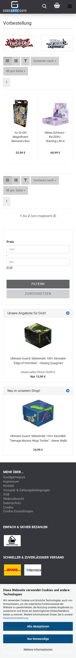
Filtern (38, 284)
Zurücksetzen (38, 294)
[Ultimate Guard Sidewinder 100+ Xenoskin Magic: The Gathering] (38, 336)
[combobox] (45, 61)
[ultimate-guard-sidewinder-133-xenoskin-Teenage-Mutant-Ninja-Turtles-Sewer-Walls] (38, 413)
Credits (8, 507)
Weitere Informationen (38, 649)
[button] (7, 61)
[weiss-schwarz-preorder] (57, 43)
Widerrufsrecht (13, 499)
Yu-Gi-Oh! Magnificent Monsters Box (20, 137)
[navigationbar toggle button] (69, 6)
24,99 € (38, 449)
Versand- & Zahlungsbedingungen (26, 490)
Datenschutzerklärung (15, 618)
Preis (10, 242)
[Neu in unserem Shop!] (67, 391)
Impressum (11, 481)
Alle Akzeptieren (38, 626)
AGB (6, 494)
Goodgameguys (14, 477)
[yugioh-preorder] (19, 43)
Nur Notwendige (38, 639)
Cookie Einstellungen (18, 511)
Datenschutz (12, 503)
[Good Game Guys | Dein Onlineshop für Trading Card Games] (13, 7)
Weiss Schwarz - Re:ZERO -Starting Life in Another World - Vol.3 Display (55, 137)
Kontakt (8, 486)
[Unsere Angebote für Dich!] (67, 313)
